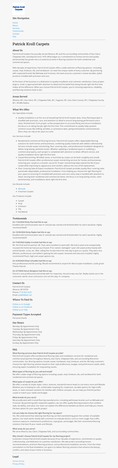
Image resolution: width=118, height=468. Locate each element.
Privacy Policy (18, 464)
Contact (16, 33)
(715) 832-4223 (25, 292)
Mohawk (21, 188)
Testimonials (18, 31)
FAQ (14, 36)
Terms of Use (18, 461)
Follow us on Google (21, 304)
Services (16, 28)
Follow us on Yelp (20, 309)
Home (15, 22)
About (15, 25)
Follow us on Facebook (22, 307)
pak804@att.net (25, 295)
